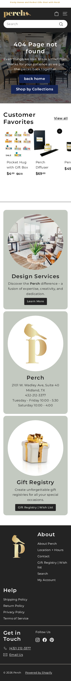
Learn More (35, 301)
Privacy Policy (14, 612)
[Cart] (56, 14)
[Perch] (35, 343)
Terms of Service (15, 618)
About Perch (47, 543)
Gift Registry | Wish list (52, 565)
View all (61, 118)
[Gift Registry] (35, 448)
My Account (46, 580)
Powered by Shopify (38, 672)
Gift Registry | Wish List (35, 507)
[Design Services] (35, 242)
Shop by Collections (34, 89)
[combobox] (35, 24)
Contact (43, 556)
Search (42, 573)
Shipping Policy (15, 599)
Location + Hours (50, 550)
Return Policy (13, 606)
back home (34, 79)
